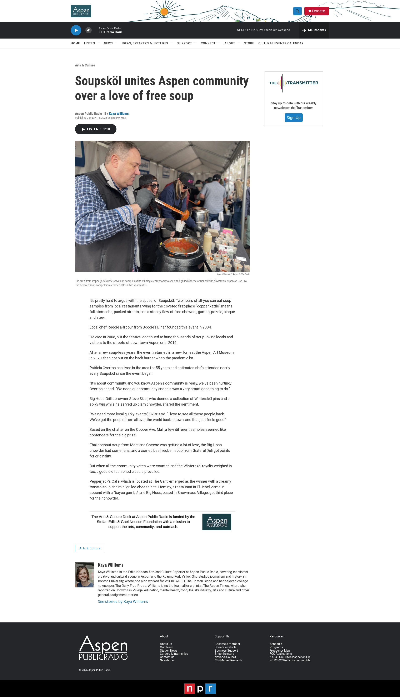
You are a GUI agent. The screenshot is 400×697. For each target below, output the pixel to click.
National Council (225, 657)
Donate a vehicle (225, 647)
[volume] (88, 30)
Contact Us (167, 657)
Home (75, 43)
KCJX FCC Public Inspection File (290, 660)
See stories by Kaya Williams (123, 601)
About (230, 43)
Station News (169, 650)
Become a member (227, 644)
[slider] (95, 30)
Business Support (226, 650)
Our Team (166, 647)
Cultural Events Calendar (281, 43)
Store (249, 43)
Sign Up (294, 117)
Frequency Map (280, 650)
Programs (276, 647)
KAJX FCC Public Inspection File (290, 657)
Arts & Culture (85, 65)
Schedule (276, 644)
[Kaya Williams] (84, 574)
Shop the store (224, 653)
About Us (166, 644)
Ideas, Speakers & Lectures (145, 43)
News (108, 43)
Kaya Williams (119, 113)
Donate (318, 11)
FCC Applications (281, 653)
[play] (76, 30)
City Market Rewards (228, 660)
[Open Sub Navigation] (98, 43)
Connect (208, 43)
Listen (89, 43)
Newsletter (167, 660)
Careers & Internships (174, 653)
